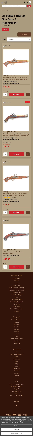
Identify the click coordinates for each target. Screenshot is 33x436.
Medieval (16, 334)
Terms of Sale (16, 306)
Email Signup (16, 278)
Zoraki (16, 366)
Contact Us (16, 283)
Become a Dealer (16, 285)
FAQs (16, 297)
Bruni (16, 356)
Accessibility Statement (16, 302)
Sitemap (16, 311)
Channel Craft (16, 368)
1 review (13, 197)
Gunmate (16, 371)
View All (16, 375)
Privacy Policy (16, 304)
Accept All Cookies (16, 433)
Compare (24, 34)
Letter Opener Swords (16, 338)
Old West (16, 322)
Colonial (16, 331)
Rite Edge (16, 373)
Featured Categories (16, 320)
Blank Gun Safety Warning (16, 287)
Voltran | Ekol (16, 359)
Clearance (16, 341)
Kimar (16, 361)
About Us (16, 280)
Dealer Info (16, 343)
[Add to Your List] (28, 94)
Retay (16, 364)
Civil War (16, 329)
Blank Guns (16, 327)
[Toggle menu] (2, 2)
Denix (16, 352)
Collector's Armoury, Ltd (16, 354)
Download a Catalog (16, 299)
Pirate (16, 336)
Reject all (16, 430)
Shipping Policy (16, 292)
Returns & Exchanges (16, 295)
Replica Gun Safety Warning (16, 290)
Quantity (5, 91)
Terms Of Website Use (16, 309)
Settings (16, 426)
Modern (16, 324)
